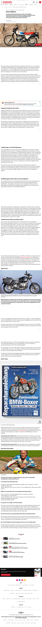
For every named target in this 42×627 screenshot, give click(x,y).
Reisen (22, 4)
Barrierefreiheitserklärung (21, 601)
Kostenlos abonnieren (6, 574)
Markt (35, 4)
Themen (37, 598)
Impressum (8, 598)
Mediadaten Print (25, 585)
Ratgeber (26, 4)
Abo (18, 0)
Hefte (20, 0)
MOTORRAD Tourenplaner (27, 590)
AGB (11, 598)
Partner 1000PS (31, 585)
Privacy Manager (28, 598)
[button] (21, 35)
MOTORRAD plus (35, 590)
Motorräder (6, 4)
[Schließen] (39, 102)
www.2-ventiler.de (21, 430)
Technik (20, 4)
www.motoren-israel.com (25, 257)
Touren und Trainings (11, 585)
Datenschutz (23, 598)
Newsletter (12, 590)
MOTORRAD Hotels (7, 590)
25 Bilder (39, 44)
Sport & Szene (31, 4)
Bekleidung (11, 4)
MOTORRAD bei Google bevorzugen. (28, 104)
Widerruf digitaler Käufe (28, 593)
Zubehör (15, 4)
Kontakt (4, 598)
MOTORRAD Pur (12, 593)
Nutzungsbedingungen (16, 598)
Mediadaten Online (19, 585)
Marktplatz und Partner (18, 590)
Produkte (23, 0)
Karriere (34, 598)
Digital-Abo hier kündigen (20, 593)
